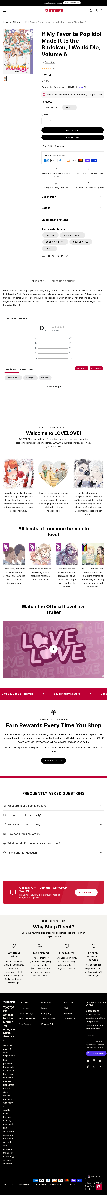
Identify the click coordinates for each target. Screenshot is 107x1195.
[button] (4, 10)
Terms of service (39, 1184)
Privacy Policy (48, 1024)
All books (17, 22)
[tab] (27, 369)
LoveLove (24, 1008)
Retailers (68, 1013)
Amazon (50, 235)
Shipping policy (56, 1184)
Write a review (96, 368)
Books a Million (55, 242)
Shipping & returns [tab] (63, 281)
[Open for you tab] (99, 1187)
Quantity (45, 115)
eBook (69, 107)
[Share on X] (53, 256)
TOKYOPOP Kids (27, 1018)
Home (5, 22)
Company (46, 1013)
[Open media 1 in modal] (28, 34)
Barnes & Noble (72, 235)
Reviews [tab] (11, 369)
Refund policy (8, 1184)
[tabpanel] (53, 395)
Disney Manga (26, 1013)
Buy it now (72, 137)
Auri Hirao (50, 62)
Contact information (74, 1184)
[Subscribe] (103, 1035)
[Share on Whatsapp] (62, 256)
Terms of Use (48, 1018)
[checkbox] (45, 377)
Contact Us (69, 1018)
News (44, 1008)
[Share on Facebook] (48, 256)
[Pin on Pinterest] (57, 256)
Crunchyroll (80, 242)
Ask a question (81, 368)
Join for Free (52, 761)
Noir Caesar (25, 1024)
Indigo (49, 249)
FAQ (66, 1008)
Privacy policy (23, 1184)
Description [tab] (39, 281)
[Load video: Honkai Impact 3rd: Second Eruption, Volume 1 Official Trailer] (53, 649)
